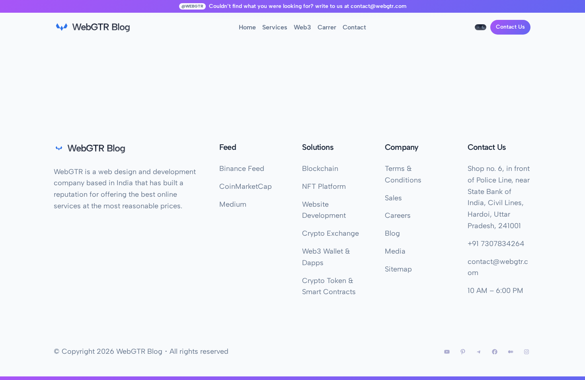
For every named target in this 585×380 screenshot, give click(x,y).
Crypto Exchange (330, 233)
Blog (392, 233)
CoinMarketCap (245, 186)
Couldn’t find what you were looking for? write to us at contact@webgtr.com (307, 6)
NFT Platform (324, 186)
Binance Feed (241, 168)
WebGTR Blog (101, 27)
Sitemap (398, 269)
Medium (232, 204)
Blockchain (320, 168)
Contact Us (510, 26)
